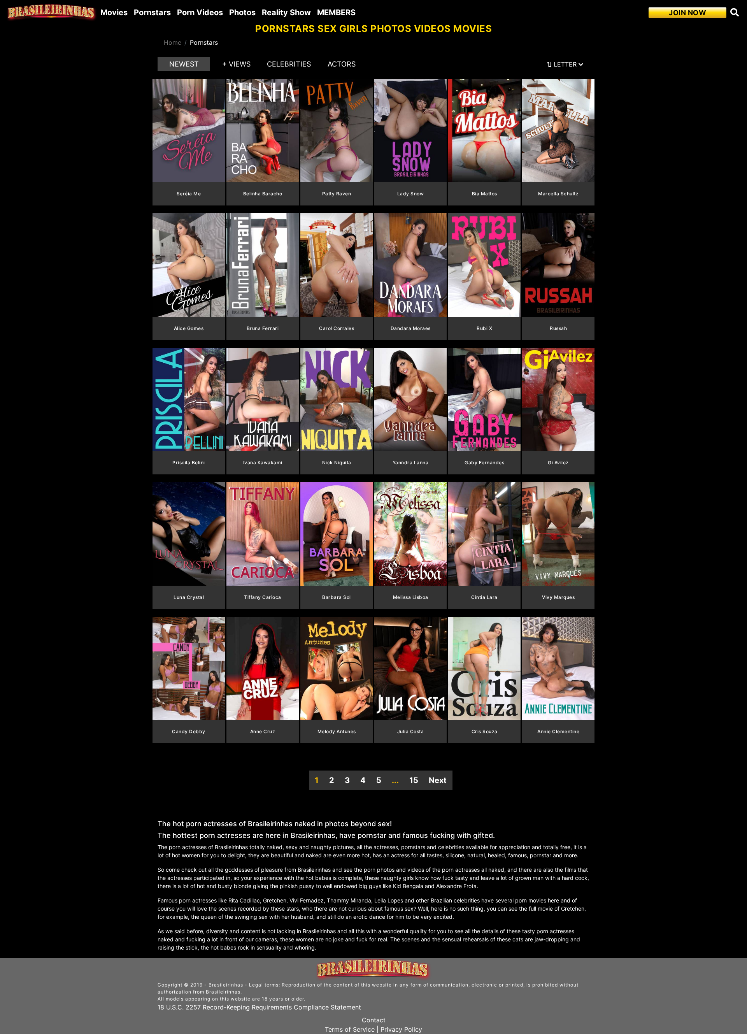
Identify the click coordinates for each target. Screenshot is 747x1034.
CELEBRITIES (289, 64)
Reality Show (286, 12)
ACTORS (342, 64)
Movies (114, 12)
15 (413, 780)
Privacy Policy (401, 1029)
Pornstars (152, 12)
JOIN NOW (687, 13)
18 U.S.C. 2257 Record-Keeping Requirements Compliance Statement (259, 1007)
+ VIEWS (236, 64)
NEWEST (184, 64)
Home (172, 42)
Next (438, 780)
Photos (242, 12)
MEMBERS (336, 12)
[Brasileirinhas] (51, 12)
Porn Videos (200, 12)
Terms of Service (350, 1029)
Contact (374, 1020)
